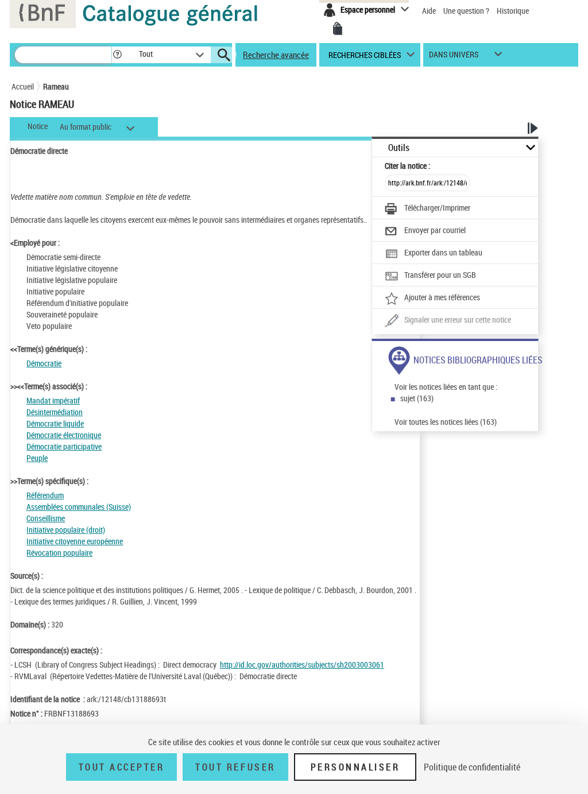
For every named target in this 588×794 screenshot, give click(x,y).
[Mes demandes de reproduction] (338, 29)
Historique (513, 10)
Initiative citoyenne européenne (74, 541)
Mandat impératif (53, 400)
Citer (407, 165)
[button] (117, 55)
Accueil (22, 86)
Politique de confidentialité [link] (472, 767)
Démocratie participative (64, 446)
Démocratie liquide (55, 423)
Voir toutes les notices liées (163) (445, 421)
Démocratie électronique (63, 434)
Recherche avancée (276, 54)
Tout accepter (122, 767)
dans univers (453, 57)
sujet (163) (417, 398)
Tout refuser (235, 767)
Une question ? (467, 10)
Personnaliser (355, 767)
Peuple (37, 457)
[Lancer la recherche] (224, 55)
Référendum (45, 495)
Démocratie (43, 363)
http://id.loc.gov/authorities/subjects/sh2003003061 (302, 664)
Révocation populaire (59, 552)
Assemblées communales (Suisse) (78, 506)
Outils (398, 148)
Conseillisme (45, 518)
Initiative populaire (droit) (65, 529)
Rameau (56, 86)
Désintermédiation (54, 411)
